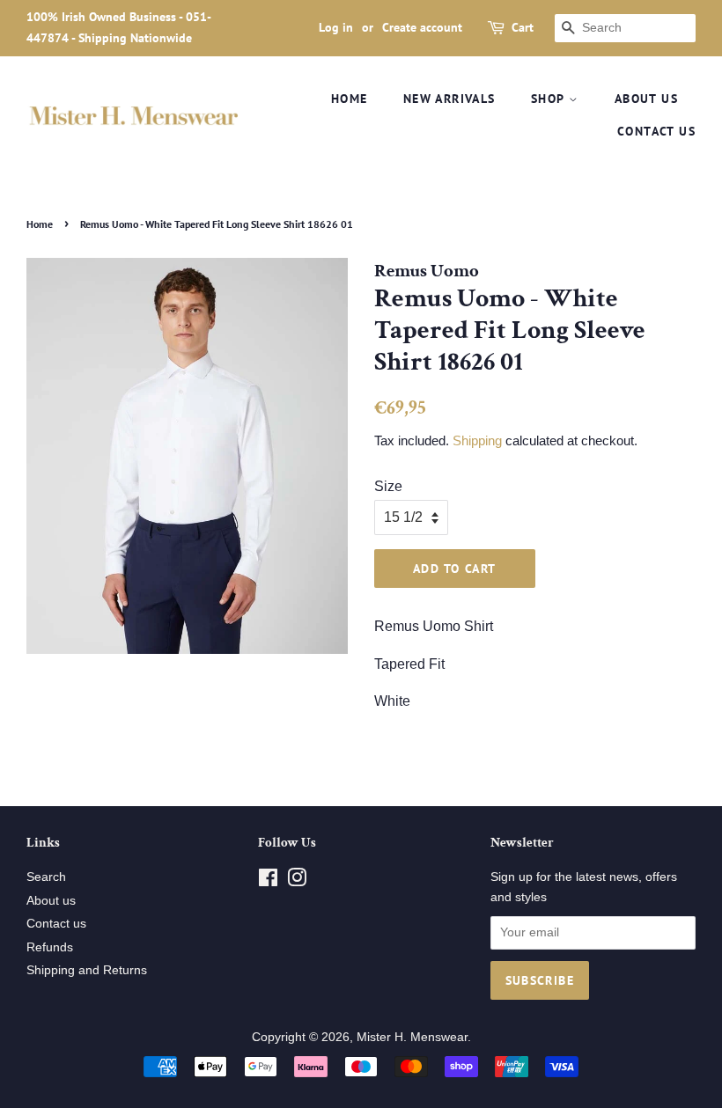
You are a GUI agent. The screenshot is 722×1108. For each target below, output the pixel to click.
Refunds (49, 947)
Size (388, 486)
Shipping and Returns (86, 970)
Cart (523, 27)
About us (646, 98)
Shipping (477, 440)
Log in (336, 27)
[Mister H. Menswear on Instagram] (296, 881)
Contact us (656, 131)
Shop (550, 98)
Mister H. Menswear (412, 1037)
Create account (422, 27)
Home (349, 98)
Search (46, 877)
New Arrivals (449, 98)
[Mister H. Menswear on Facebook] (268, 881)
